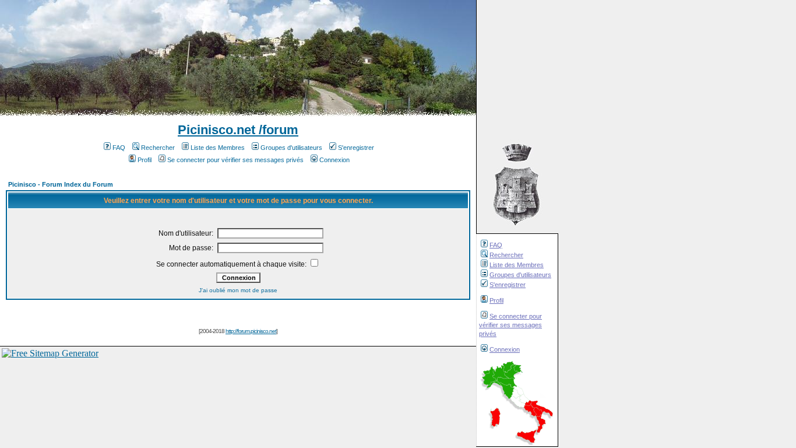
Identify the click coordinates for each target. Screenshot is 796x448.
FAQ (495, 245)
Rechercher (506, 254)
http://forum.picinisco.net (251, 331)
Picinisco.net (216, 130)
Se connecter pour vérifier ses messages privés (510, 325)
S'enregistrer (507, 284)
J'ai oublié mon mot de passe (238, 290)
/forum (276, 130)
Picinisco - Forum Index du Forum (60, 184)
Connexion (504, 349)
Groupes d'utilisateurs (520, 274)
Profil (496, 300)
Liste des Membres (516, 264)
